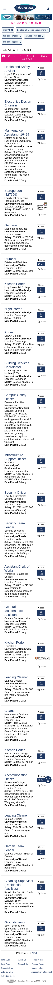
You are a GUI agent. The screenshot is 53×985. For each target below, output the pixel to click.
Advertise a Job (8, 976)
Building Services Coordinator (16, 365)
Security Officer (15, 492)
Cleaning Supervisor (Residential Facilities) (18, 885)
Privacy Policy (38, 964)
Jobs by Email (7, 972)
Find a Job (5, 960)
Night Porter (12, 309)
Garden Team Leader (14, 848)
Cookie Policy (37, 968)
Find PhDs (5, 964)
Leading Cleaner (16, 677)
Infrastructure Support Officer (15, 457)
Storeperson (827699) (13, 193)
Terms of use (37, 960)
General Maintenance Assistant (13, 611)
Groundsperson (15, 922)
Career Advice (7, 968)
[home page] (25, 12)
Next (34, 953)
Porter (8, 332)
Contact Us (23, 964)
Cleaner (10, 711)
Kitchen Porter (14, 284)
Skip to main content (11, 2)
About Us (22, 960)
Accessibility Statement (42, 972)
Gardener (11, 225)
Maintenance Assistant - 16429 (16, 132)
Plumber (10, 259)
